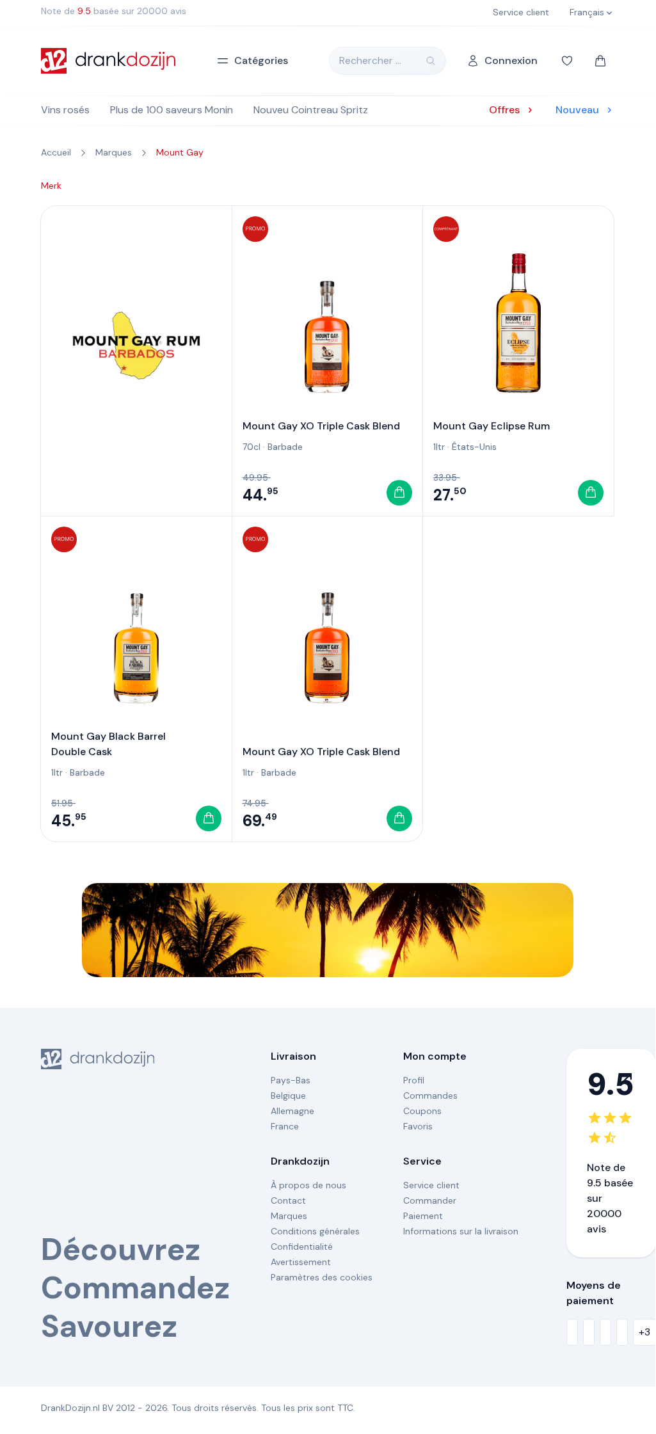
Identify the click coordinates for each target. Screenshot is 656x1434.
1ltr (439, 446)
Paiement (423, 1216)
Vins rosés (65, 109)
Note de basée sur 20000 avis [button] (113, 11)
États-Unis (474, 446)
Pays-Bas (290, 1080)
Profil (413, 1080)
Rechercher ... (370, 60)
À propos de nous (308, 1185)
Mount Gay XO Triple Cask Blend (321, 426)
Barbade (285, 446)
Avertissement (301, 1262)
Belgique (288, 1095)
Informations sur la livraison (460, 1231)
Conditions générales (315, 1231)
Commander (429, 1200)
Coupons (422, 1111)
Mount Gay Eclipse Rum (491, 426)
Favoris (418, 1126)
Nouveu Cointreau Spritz (310, 109)
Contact (288, 1200)
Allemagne (292, 1111)
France (285, 1126)
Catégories (261, 60)
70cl (251, 446)
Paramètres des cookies (321, 1277)
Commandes (430, 1095)
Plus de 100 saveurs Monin (171, 109)
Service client (431, 1185)
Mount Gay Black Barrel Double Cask (108, 743)
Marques (289, 1216)
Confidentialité (302, 1246)
